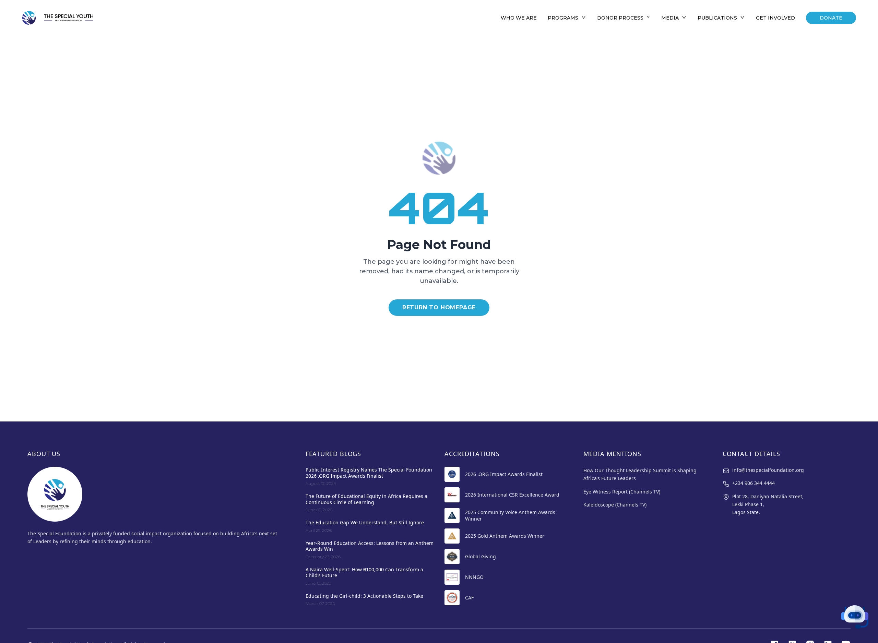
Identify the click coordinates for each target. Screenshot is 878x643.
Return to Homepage (439, 307)
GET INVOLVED (775, 18)
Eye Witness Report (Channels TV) (621, 491)
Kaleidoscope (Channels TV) (614, 504)
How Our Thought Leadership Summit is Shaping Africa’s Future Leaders (640, 474)
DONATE (831, 18)
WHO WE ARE (519, 18)
